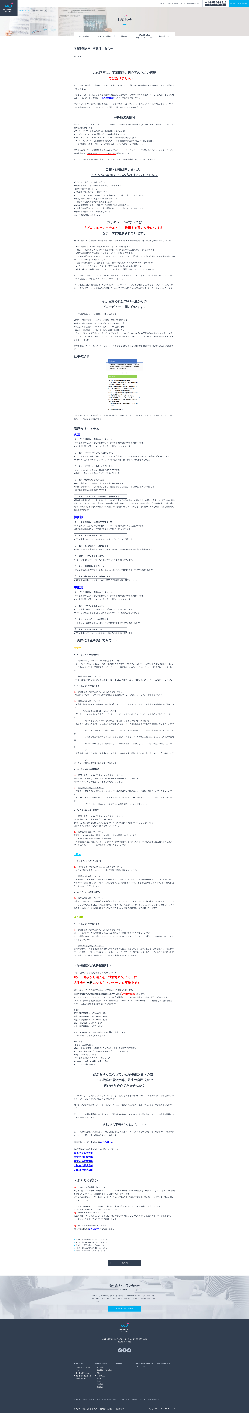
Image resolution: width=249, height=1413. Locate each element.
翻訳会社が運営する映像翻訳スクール (83, 1377)
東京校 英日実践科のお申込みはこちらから (91, 1239)
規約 (95, 1409)
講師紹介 (124, 36)
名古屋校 (100, 1384)
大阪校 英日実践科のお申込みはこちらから (91, 1248)
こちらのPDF (94, 1229)
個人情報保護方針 (106, 1409)
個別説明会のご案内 (193, 3)
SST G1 (143, 1399)
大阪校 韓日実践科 (83, 1169)
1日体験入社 (101, 1376)
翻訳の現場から (153, 1399)
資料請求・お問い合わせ (124, 1308)
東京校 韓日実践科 (83, 1157)
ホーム (21, 10)
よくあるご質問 (172, 3)
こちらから (106, 1141)
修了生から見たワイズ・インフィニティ (144, 36)
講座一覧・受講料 (104, 36)
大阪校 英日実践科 (83, 1165)
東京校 (99, 1378)
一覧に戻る (124, 1263)
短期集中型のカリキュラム (83, 1369)
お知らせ (182, 3)
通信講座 (100, 1387)
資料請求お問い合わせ (238, 3)
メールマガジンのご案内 (91, 1399)
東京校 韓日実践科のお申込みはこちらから (91, 1242)
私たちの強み (84, 36)
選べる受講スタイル (83, 1373)
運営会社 (119, 1409)
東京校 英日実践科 (83, 1153)
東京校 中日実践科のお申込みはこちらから (91, 1245)
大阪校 (99, 1381)
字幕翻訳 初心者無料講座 (104, 1371)
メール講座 (100, 1367)
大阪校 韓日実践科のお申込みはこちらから (91, 1250)
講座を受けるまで (165, 36)
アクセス (162, 3)
